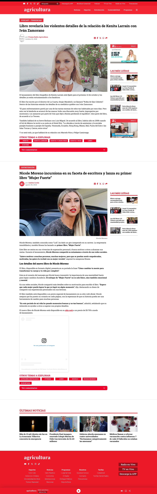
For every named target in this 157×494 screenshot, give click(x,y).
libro (90, 141)
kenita (25, 141)
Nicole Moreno (90, 379)
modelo (75, 379)
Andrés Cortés (33, 183)
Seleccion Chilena (32, 476)
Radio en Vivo (120, 3)
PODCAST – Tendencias (31, 20)
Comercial (101, 473)
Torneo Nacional (32, 482)
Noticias (77, 10)
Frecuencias (133, 3)
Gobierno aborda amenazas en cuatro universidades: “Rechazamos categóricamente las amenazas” (93, 437)
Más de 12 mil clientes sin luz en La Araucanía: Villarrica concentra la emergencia (33, 436)
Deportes (87, 10)
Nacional (50, 482)
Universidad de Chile (32, 479)
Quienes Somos (83, 473)
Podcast (97, 3)
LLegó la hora (66, 473)
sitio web (69, 310)
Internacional (50, 479)
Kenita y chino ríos (59, 141)
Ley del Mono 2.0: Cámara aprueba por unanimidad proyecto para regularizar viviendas (117, 98)
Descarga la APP (67, 4)
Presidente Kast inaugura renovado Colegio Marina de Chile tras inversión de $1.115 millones (62, 437)
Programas (128, 10)
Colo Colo (32, 473)
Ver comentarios (29, 149)
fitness (48, 379)
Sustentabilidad (114, 10)
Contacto (82, 476)
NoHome (25, 145)
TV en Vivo (108, 3)
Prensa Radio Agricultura (38, 37)
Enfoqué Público (66, 479)
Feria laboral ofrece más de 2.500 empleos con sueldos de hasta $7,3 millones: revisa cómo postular (129, 108)
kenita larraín (40, 141)
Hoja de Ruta (66, 482)
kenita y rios (75, 141)
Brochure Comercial (83, 3)
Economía (50, 476)
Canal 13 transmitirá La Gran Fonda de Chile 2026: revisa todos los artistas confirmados (129, 88)
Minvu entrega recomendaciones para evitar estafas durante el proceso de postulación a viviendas (117, 78)
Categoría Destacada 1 (30, 379)
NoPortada (25, 383)
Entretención (99, 10)
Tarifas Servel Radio (100, 476)
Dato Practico (50, 473)
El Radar (66, 476)
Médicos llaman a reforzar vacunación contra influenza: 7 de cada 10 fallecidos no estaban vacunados (123, 437)
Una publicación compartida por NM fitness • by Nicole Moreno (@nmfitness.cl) (44, 369)
